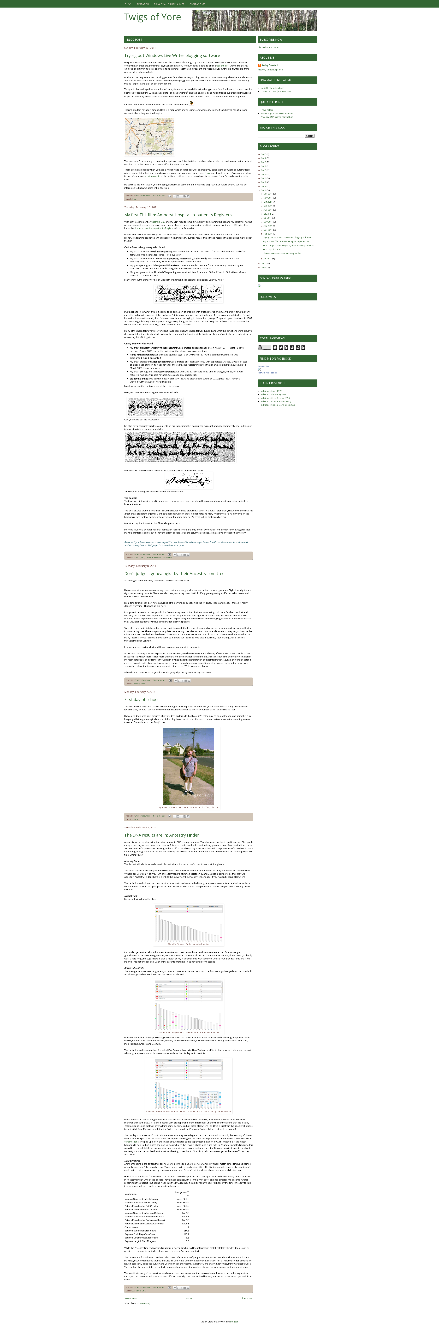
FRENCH (149, 557)
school (135, 819)
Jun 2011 (268, 217)
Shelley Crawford (270, 65)
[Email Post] (169, 195)
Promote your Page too (267, 373)
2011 (263, 190)
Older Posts (246, 1298)
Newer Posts (131, 1298)
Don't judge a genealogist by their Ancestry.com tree (174, 573)
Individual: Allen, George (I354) (275, 398)
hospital (157, 557)
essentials (222, 65)
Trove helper (267, 109)
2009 (263, 267)
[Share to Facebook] (184, 196)
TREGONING (167, 557)
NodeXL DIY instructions (272, 88)
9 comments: (159, 195)
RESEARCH (143, 4)
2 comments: (159, 1287)
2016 (263, 170)
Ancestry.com (138, 683)
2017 (263, 166)
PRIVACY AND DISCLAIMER (169, 4)
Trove (208, 172)
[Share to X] (181, 196)
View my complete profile (270, 69)
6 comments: (159, 554)
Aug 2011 (268, 209)
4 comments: (159, 815)
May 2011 (268, 221)
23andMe (136, 1290)
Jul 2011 (268, 213)
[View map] (149, 155)
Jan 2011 (268, 258)
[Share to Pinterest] (188, 196)
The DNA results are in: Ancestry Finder (161, 835)
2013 (263, 182)
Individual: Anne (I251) (271, 391)
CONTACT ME (197, 4)
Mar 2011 (268, 229)
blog (134, 199)
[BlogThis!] (178, 196)
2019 (263, 158)
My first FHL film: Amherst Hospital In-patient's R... (287, 241)
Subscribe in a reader (269, 47)
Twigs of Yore (152, 16)
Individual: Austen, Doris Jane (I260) (278, 404)
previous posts (152, 176)
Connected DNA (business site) (275, 91)
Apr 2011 (268, 226)
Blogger (234, 1321)
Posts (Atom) (144, 1303)
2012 (263, 186)
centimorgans (131, 1141)
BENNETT (136, 557)
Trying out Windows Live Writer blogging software (172, 55)
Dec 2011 (268, 193)
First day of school (141, 699)
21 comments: (159, 680)
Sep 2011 (268, 205)
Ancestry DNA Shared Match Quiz (277, 117)
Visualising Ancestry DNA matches (277, 113)
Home (189, 1298)
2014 (263, 178)
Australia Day (158, 221)
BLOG (128, 4)
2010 (263, 263)
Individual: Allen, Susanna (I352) (276, 401)
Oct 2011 (268, 201)
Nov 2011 (268, 197)
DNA (144, 1290)
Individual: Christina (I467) (273, 394)
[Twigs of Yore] (259, 369)
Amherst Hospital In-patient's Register (154, 228)
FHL (143, 557)
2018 (263, 162)
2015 (263, 174)
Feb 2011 (268, 233)
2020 (263, 154)
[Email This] (175, 196)
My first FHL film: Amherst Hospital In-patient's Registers (178, 214)
